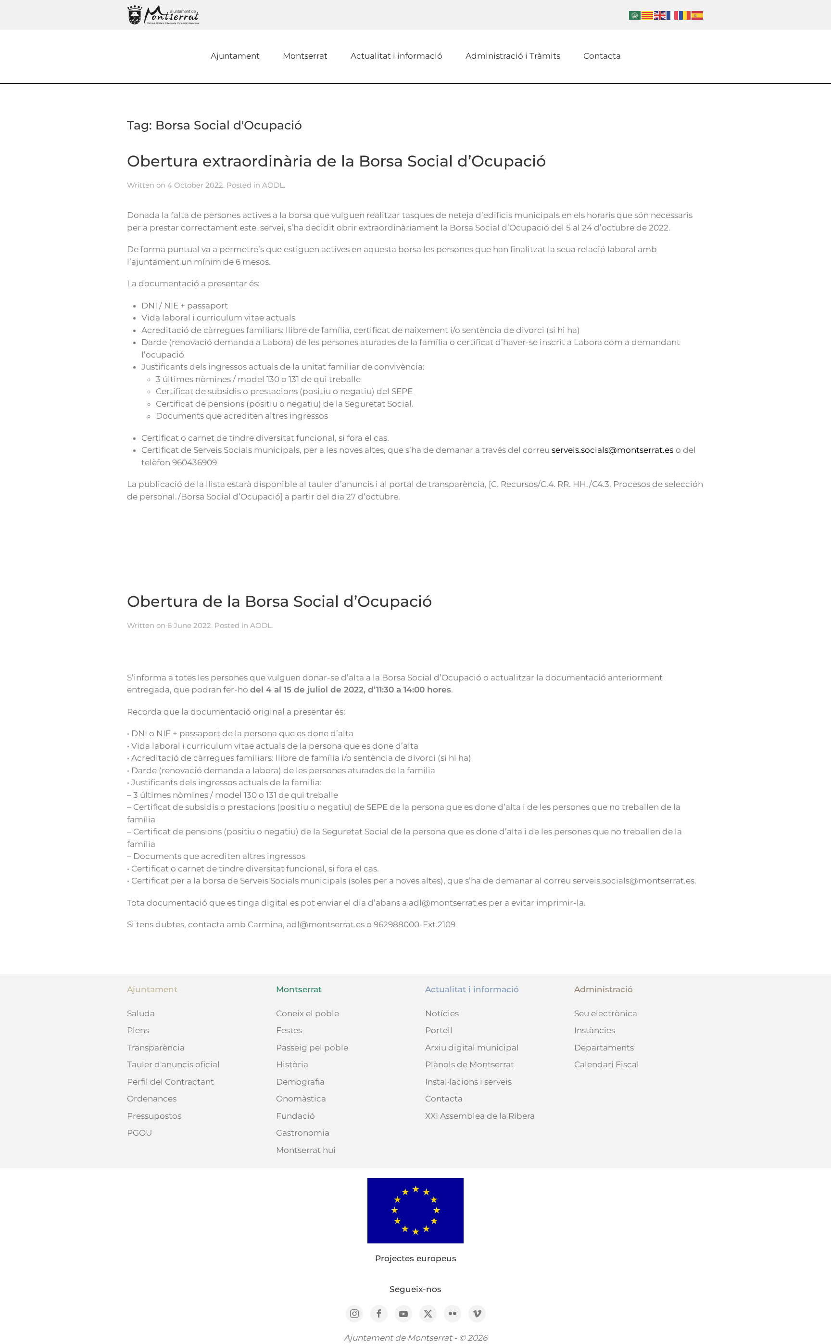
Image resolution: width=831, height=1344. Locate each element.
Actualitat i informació (396, 56)
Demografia (300, 1082)
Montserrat (305, 56)
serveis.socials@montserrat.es (612, 450)
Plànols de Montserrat (469, 1064)
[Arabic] (635, 14)
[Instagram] (354, 1313)
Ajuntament (235, 56)
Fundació (295, 1116)
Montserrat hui (306, 1150)
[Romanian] (685, 14)
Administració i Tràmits (513, 56)
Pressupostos (154, 1116)
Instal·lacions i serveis (468, 1082)
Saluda (141, 1013)
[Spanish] (698, 14)
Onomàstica (301, 1098)
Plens (138, 1030)
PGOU (139, 1133)
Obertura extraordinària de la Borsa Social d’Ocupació (336, 161)
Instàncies (594, 1030)
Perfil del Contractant (170, 1082)
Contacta (602, 56)
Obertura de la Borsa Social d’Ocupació (279, 601)
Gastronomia (302, 1133)
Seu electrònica (605, 1013)
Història (292, 1064)
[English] (660, 14)
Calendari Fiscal (606, 1064)
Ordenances (151, 1098)
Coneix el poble (307, 1013)
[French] (673, 14)
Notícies (442, 1013)
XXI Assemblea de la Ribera (480, 1116)
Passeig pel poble (312, 1047)
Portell (439, 1030)
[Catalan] (648, 14)
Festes (289, 1030)
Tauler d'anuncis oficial (173, 1064)
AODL (273, 185)
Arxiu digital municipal (472, 1047)
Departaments (604, 1047)
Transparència (156, 1047)
